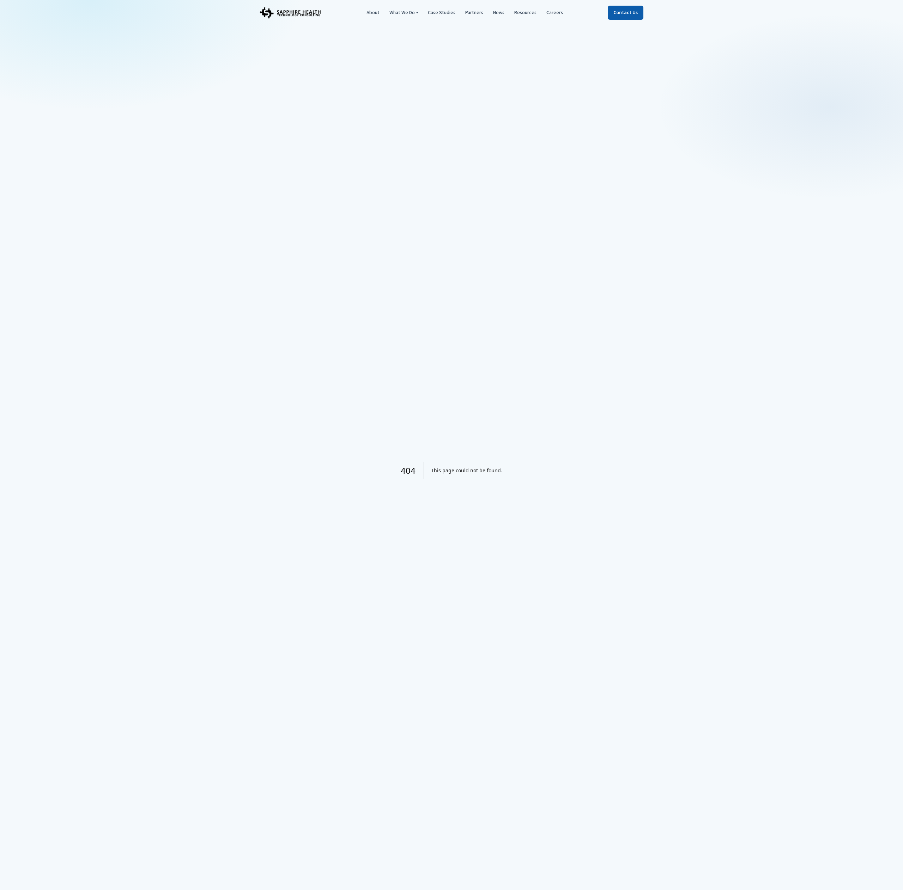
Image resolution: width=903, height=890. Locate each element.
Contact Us (625, 12)
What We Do (403, 12)
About (373, 12)
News (498, 12)
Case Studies (441, 12)
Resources (525, 12)
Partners (474, 12)
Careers (554, 12)
